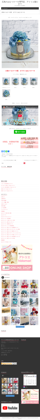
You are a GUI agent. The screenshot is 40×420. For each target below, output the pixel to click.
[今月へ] (34, 375)
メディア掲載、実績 (5, 202)
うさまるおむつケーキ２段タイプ (30, 160)
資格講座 (3, 240)
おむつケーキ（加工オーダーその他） (8, 238)
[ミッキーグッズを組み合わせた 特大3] (6, 302)
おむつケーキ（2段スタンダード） (7, 222)
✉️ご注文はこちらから (29, 146)
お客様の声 (3, 198)
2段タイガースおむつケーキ (6, 188)
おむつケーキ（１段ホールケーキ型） (23, 155)
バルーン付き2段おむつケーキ (6, 183)
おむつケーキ (14, 155)
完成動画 (10, 155)
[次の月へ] (36, 375)
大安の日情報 (3, 200)
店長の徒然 (3, 205)
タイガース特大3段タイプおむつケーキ (8, 187)
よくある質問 (3, 207)
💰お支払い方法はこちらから (29, 142)
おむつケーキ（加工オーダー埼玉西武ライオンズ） (10, 236)
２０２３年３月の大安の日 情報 (9, 160)
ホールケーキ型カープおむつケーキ (8, 185)
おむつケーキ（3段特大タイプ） (7, 223)
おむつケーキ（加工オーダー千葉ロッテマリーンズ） (11, 234)
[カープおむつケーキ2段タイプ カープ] (34, 311)
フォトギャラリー (6, 155)
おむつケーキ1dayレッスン (6, 241)
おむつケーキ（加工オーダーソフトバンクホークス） (11, 232)
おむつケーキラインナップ (6, 216)
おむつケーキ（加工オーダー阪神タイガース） (10, 231)
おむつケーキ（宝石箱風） (6, 218)
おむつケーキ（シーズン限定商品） (8, 225)
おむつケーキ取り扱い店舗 (6, 213)
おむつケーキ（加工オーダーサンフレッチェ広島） (10, 229)
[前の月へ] (32, 375)
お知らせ (3, 196)
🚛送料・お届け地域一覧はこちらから (29, 138)
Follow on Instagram (21, 326)
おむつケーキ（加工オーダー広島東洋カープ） (10, 227)
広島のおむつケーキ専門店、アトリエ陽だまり (20, 3)
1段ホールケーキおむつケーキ (6, 190)
